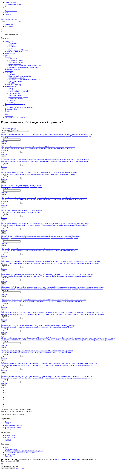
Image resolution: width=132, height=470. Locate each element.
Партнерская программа (13, 427)
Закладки (8, 439)
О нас (6, 12)
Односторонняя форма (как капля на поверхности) (25, 65)
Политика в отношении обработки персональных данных (24, 451)
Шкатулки (12, 74)
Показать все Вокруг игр (13, 85)
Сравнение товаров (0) (8, 129)
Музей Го (12, 83)
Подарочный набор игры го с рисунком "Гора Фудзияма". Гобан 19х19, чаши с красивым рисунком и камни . (37, 148)
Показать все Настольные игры (15, 104)
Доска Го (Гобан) (10, 53)
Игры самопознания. (15, 81)
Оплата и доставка (11, 449)
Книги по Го (9, 71)
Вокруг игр (8, 72)
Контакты (8, 14)
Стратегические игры (16, 98)
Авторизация (9, 26)
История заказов (10, 437)
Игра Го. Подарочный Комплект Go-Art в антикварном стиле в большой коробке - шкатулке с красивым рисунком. (39, 250)
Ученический (13, 43)
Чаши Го (7, 55)
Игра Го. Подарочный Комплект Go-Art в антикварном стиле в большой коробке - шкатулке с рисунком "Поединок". (39, 238)
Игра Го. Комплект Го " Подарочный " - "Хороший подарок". (21, 212)
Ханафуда (12, 100)
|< (5, 390)
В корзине (4, 141)
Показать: (4, 132)
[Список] (1, 127)
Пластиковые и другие (16, 62)
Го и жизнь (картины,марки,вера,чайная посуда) (24, 79)
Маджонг (12, 102)
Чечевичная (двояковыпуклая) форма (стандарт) (24, 67)
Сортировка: (5, 130)
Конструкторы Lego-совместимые (20, 76)
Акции (7, 424)
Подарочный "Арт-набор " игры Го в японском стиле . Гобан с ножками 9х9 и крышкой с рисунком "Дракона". (37, 327)
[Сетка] (3, 127)
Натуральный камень (16, 60)
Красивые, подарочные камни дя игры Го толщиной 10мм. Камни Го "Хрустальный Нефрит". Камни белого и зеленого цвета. (43, 301)
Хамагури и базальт (15, 64)
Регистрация (9, 24)
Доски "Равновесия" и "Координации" (21, 107)
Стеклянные (13, 58)
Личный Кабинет (10, 435)
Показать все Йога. (11, 109)
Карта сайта (8, 456)
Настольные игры (10, 86)
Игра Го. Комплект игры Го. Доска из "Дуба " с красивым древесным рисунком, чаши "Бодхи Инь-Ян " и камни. (38, 174)
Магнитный (12, 48)
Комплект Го (9, 41)
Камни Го (8, 57)
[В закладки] (1, 145)
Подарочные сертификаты (13, 425)
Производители (10, 429)
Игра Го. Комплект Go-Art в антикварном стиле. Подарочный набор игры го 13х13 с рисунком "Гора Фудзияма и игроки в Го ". (43, 199)
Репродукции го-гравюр (17, 78)
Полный (11, 45)
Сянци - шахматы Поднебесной (19, 91)
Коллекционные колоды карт (18, 97)
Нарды (11, 88)
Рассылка (8, 441)
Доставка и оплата (11, 11)
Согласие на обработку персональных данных (20, 452)
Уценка (7, 111)
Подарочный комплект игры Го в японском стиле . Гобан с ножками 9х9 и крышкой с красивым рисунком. (36, 352)
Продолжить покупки (8, 468)
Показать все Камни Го (12, 69)
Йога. (6, 105)
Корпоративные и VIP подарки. (19, 50)
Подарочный (13, 46)
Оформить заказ (20, 468)
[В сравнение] (3, 145)
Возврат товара (10, 454)
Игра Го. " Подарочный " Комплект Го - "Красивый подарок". (21, 187)
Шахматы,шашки (14, 93)
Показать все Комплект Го (13, 52)
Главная (7, 114)
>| (5, 406)
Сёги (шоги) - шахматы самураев (19, 90)
